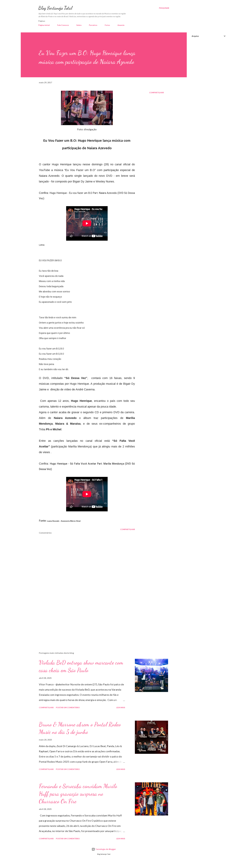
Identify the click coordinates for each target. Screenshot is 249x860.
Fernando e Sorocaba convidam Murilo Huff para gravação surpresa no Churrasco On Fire (78, 794)
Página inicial (44, 25)
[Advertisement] (83, 619)
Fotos (107, 25)
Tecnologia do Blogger (105, 849)
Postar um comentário (68, 707)
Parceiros (93, 25)
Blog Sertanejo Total (55, 8)
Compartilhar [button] (156, 92)
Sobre (78, 25)
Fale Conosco (63, 25)
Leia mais (120, 707)
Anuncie (120, 25)
